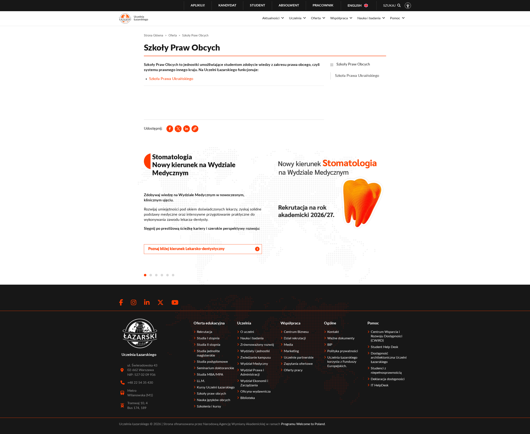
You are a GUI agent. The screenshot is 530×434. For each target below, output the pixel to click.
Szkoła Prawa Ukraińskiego (171, 79)
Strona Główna (153, 35)
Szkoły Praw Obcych (353, 64)
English (354, 5)
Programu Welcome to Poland (302, 424)
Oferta (173, 35)
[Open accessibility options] (408, 5)
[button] (195, 128)
